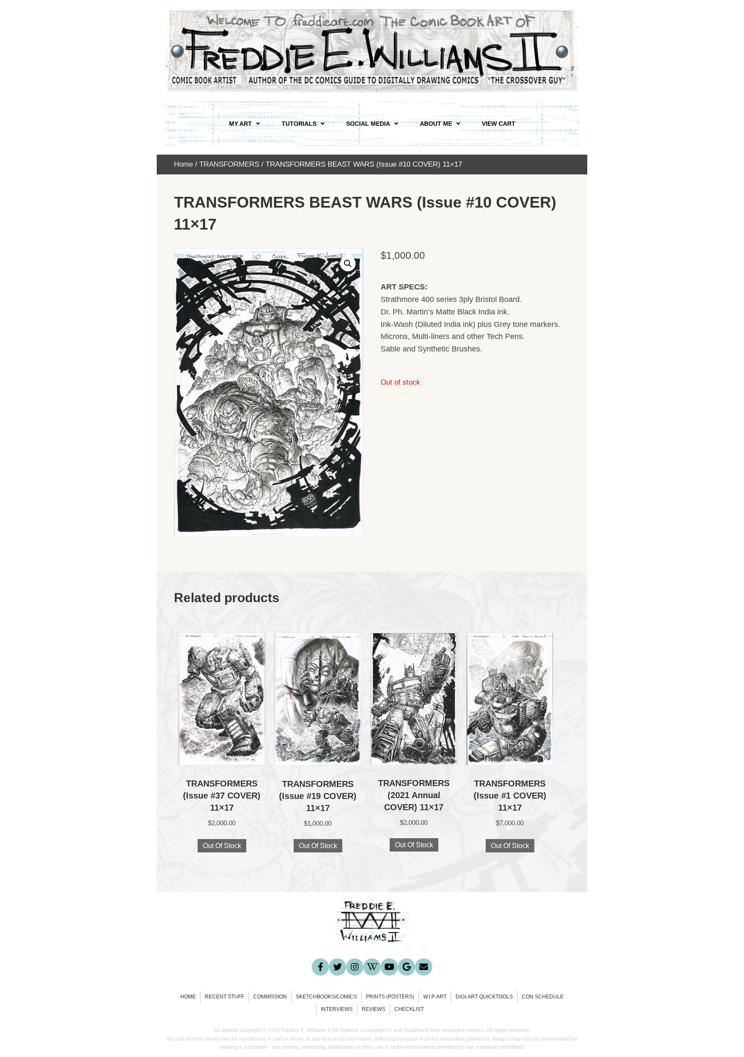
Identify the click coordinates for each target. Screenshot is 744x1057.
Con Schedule (543, 997)
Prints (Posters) (390, 997)
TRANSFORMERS (229, 164)
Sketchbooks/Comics (326, 997)
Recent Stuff (224, 997)
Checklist (409, 1009)
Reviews (373, 1009)
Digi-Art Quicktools (484, 997)
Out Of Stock (222, 845)
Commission (270, 997)
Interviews (337, 1009)
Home (183, 164)
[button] (348, 263)
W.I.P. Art (434, 997)
